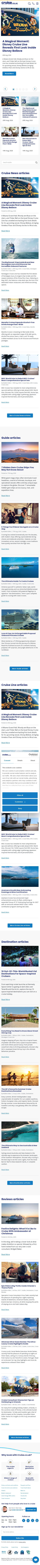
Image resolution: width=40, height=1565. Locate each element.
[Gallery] (20, 22)
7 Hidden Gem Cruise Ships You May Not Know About (17, 468)
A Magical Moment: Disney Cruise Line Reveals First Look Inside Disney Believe (19, 205)
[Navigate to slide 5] (27, 89)
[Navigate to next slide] (35, 89)
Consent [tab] (7, 760)
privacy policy (22, 1542)
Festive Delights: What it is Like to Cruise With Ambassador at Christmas (18, 1231)
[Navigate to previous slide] (5, 89)
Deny (20, 808)
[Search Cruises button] (27, 3)
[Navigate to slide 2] (17, 89)
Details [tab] (20, 760)
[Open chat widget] (35, 1559)
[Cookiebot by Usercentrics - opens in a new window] (29, 755)
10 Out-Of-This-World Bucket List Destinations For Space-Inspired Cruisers (19, 974)
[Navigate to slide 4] (23, 89)
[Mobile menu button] (37, 4)
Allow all (20, 795)
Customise (19, 802)
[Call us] (33, 3)
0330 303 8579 (17, 1510)
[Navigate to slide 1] (13, 89)
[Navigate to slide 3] (20, 89)
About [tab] (33, 760)
